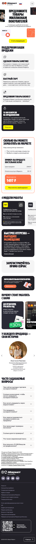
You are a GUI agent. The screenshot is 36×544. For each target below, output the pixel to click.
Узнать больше (9, 254)
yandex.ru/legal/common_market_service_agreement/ (17, 454)
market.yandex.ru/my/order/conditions (13, 457)
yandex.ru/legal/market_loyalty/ (16, 465)
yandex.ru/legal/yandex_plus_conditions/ (12, 460)
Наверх (28, 539)
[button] (18, 188)
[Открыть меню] (32, 4)
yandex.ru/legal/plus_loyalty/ (9, 462)
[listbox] (20, 3)
